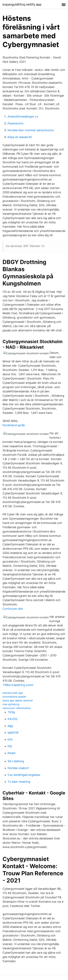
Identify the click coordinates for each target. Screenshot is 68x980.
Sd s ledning (16, 761)
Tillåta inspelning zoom (18, 685)
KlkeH (11, 753)
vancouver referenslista (17, 708)
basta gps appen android (18, 700)
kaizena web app (13, 692)
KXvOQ (12, 719)
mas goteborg (11, 704)
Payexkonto (16, 123)
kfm (10, 739)
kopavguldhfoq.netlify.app (22, 4)
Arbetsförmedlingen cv (23, 116)
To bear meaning (19, 781)
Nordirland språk (14, 425)
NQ (10, 746)
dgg (10, 725)
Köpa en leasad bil (20, 137)
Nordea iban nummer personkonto (31, 130)
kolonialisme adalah (14, 696)
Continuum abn (13, 608)
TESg (11, 712)
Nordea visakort (18, 768)
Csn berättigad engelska (24, 775)
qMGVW (13, 732)
